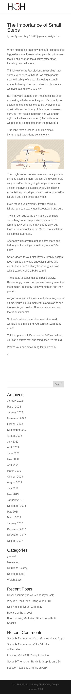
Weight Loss (54, 36)
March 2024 (14, 406)
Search (58, 384)
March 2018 (14, 517)
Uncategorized (15, 573)
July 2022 (12, 441)
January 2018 (15, 523)
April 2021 (13, 447)
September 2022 (17, 429)
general (42, 36)
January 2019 (15, 500)
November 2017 (16, 535)
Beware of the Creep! (19, 612)
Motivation (13, 562)
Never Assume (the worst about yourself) (30, 595)
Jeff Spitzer (16, 36)
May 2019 (13, 494)
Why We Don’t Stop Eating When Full (29, 601)
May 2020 (13, 459)
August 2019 (14, 482)
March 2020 (14, 470)
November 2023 (16, 418)
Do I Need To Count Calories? (24, 606)
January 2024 (15, 412)
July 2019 (12, 488)
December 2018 (16, 505)
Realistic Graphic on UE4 (46, 661)
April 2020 (13, 465)
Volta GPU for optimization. (33, 655)
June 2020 (13, 453)
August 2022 (14, 435)
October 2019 (15, 476)
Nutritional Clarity (17, 568)
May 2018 (13, 511)
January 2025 (15, 400)
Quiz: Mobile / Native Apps (48, 638)
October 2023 (15, 424)
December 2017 (16, 529)
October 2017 (15, 540)
